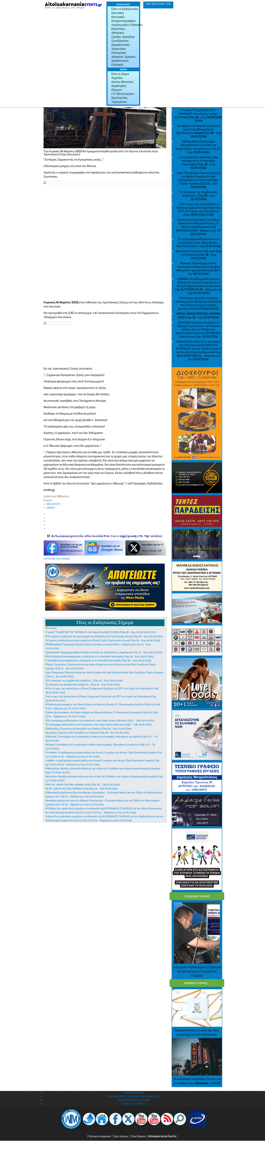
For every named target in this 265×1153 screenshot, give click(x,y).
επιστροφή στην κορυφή (57, 558)
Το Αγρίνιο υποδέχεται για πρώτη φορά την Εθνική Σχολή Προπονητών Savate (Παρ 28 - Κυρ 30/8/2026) (102, 640)
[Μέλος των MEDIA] (197, 1118)
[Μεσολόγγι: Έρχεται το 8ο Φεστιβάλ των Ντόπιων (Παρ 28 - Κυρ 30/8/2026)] (88, 728)
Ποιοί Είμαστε (138, 1136)
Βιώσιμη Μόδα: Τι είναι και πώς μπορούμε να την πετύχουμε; (197, 1032)
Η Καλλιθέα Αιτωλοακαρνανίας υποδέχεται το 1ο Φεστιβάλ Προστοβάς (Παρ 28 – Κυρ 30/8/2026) (98, 660)
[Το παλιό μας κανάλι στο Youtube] (141, 1118)
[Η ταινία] (50, 628)
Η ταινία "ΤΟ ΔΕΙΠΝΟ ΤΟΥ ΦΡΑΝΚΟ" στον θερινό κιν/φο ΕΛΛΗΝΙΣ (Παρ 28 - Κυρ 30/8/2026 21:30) (100, 632)
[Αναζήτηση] (180, 1118)
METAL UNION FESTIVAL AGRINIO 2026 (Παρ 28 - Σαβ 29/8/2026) (81, 788)
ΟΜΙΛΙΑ (51, 507)
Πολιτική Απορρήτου (99, 1136)
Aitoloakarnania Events (162, 1136)
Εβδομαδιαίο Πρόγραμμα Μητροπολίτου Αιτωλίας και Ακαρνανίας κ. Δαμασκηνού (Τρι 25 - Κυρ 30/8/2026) (103, 652)
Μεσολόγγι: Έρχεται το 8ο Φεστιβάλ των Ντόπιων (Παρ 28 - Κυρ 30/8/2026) (87, 732)
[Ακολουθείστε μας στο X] (128, 1118)
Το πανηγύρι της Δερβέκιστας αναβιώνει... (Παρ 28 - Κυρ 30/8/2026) (82, 684)
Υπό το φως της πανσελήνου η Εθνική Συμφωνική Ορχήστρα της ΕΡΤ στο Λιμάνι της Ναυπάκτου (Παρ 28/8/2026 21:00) (198, 209)
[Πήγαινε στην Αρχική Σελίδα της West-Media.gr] (70, 1118)
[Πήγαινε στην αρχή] (89, 1118)
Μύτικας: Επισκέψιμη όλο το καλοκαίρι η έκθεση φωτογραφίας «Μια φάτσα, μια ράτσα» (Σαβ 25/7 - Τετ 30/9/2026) (198, 269)
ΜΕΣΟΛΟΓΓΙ (54, 504)
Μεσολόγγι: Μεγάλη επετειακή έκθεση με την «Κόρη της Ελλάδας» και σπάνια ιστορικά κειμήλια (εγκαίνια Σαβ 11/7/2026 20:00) (198, 303)
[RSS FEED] (167, 1118)
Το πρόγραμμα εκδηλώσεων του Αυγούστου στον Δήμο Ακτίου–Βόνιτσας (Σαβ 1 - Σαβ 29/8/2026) (98, 724)
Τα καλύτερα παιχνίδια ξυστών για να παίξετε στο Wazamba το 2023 (197, 1081)
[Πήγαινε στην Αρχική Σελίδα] (102, 1118)
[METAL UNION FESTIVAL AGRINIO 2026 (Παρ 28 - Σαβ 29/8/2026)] (82, 784)
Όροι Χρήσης (120, 1136)
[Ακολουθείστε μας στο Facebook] (115, 1118)
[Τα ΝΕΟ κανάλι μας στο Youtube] (154, 1118)
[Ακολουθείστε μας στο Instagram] (160, 1118)
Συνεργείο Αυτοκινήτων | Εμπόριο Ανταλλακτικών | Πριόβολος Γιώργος (197, 971)
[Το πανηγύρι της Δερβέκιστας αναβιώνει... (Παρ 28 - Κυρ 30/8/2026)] (84, 680)
